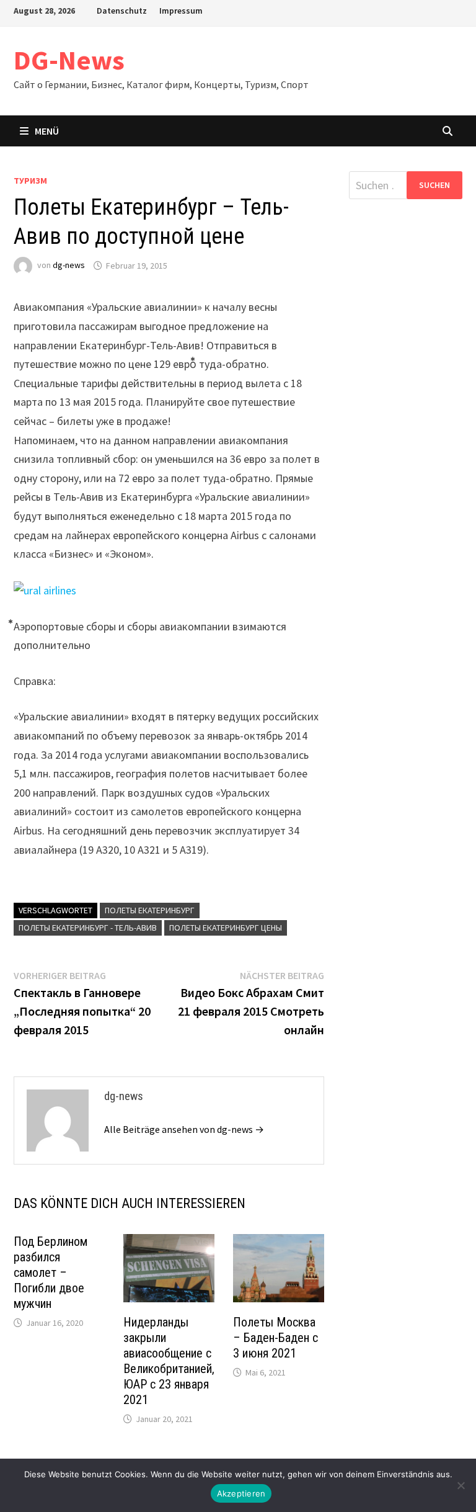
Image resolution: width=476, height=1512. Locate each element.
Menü (47, 131)
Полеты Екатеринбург (150, 910)
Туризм (30, 180)
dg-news (69, 265)
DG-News (69, 60)
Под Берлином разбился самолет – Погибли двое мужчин (50, 1272)
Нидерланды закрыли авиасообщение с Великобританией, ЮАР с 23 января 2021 (168, 1361)
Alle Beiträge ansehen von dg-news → (184, 1129)
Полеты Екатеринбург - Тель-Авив (88, 927)
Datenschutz (122, 10)
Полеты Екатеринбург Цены (225, 927)
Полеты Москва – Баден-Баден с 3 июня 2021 (275, 1338)
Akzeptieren (241, 1493)
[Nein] (460, 1485)
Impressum (181, 10)
